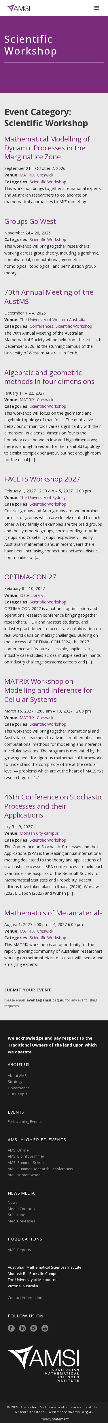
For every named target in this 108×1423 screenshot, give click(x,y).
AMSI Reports (19, 1249)
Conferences (41, 326)
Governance (19, 1087)
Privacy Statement (54, 1419)
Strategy (15, 1081)
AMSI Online (18, 1150)
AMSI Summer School (26, 1162)
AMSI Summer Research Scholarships (40, 1168)
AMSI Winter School (24, 1174)
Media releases (21, 1221)
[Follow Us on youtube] (44, 1328)
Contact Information (25, 1297)
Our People (18, 1093)
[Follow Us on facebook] (11, 1328)
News (13, 1202)
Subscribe (16, 1214)
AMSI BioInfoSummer (26, 1156)
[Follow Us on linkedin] (22, 1328)
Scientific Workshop (48, 182)
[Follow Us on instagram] (33, 1328)
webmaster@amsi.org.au (71, 1412)
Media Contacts (21, 1208)
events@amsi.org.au (45, 1000)
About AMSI (18, 1075)
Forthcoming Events (25, 1121)
